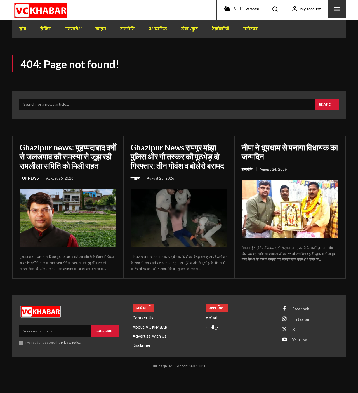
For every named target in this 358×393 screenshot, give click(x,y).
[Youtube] (284, 340)
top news (29, 178)
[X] (284, 329)
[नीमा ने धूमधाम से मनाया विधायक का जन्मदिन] (290, 209)
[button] (275, 9)
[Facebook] (284, 309)
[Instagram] (284, 319)
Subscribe (105, 331)
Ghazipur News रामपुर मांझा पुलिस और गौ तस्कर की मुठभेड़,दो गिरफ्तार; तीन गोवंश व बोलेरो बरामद (177, 156)
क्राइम (135, 178)
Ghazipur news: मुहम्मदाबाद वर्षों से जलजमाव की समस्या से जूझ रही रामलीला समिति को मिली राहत (68, 156)
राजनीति (247, 169)
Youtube (299, 340)
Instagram (301, 319)
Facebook (300, 309)
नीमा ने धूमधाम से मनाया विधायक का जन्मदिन (290, 152)
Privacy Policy (70, 342)
